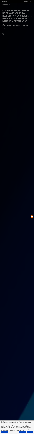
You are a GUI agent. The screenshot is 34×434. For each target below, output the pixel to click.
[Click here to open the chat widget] (32, 216)
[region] (17, 427)
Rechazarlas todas (29, 432)
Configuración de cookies (4, 432)
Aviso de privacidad (3, 429)
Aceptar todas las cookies (22, 432)
